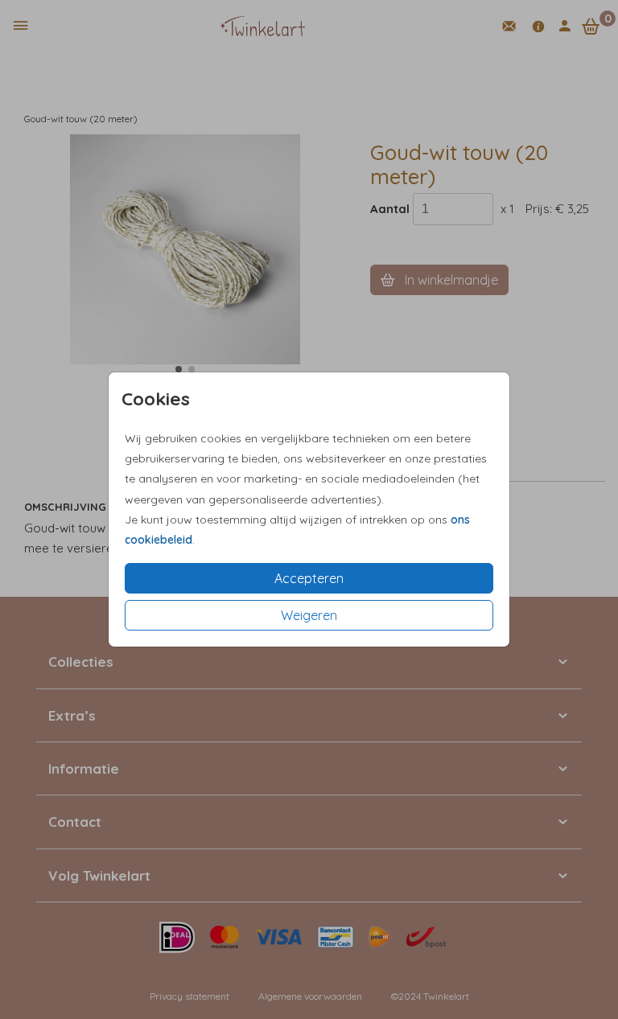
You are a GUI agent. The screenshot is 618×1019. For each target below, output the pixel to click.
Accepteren (309, 578)
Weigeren (309, 615)
